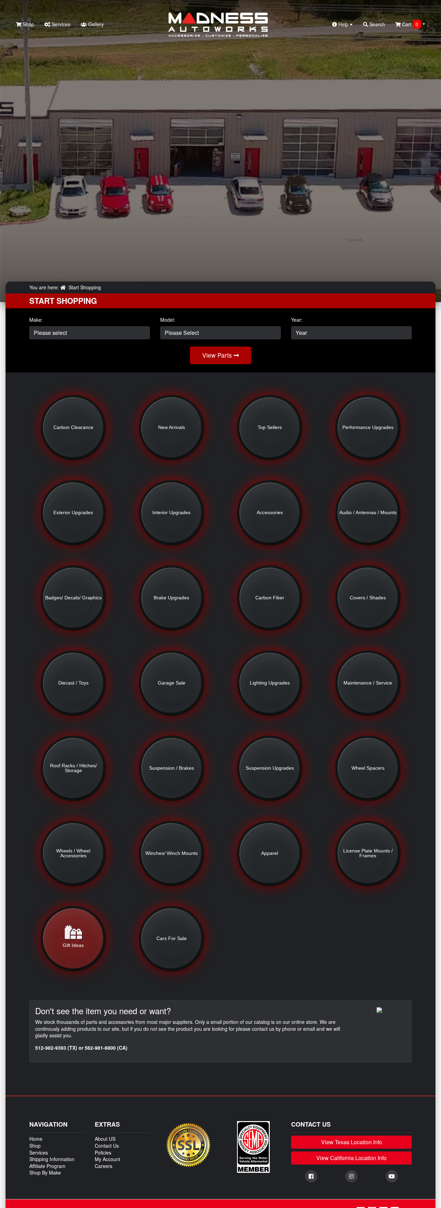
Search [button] (376, 24)
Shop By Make (45, 1172)
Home (35, 1138)
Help (343, 24)
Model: (167, 320)
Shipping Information (51, 1159)
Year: (296, 320)
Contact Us (107, 1145)
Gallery (95, 24)
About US (105, 1138)
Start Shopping (85, 287)
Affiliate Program (47, 1165)
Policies (103, 1152)
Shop (27, 24)
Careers (103, 1165)
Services (60, 24)
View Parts (218, 355)
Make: (36, 320)
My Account (107, 1159)
